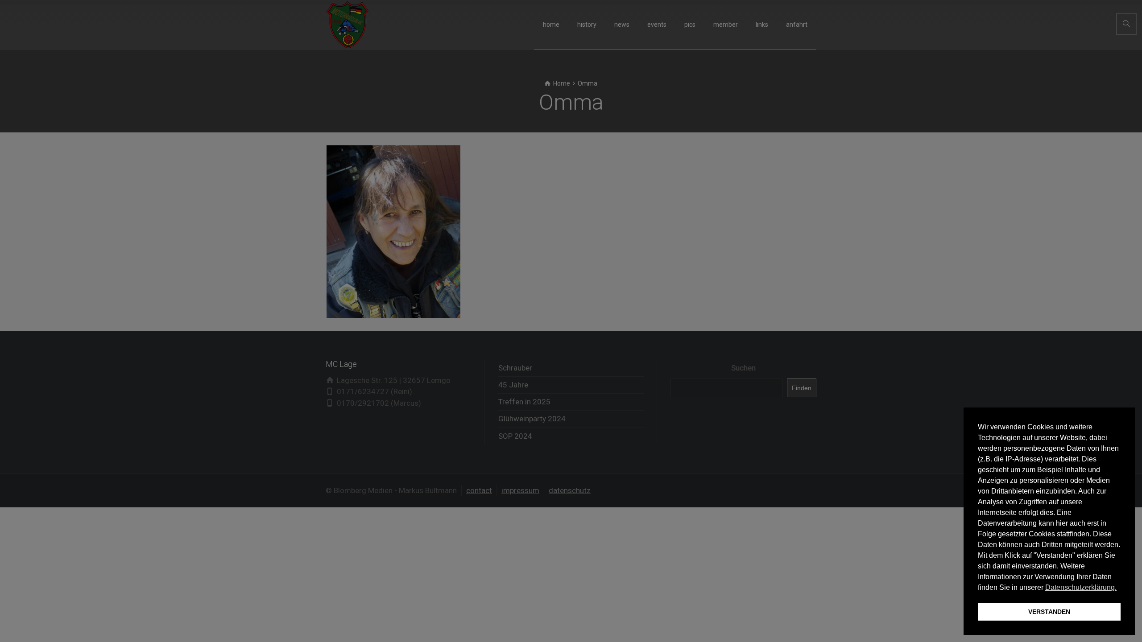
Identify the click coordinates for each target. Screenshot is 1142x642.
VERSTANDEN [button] (1049, 611)
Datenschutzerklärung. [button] (1081, 587)
